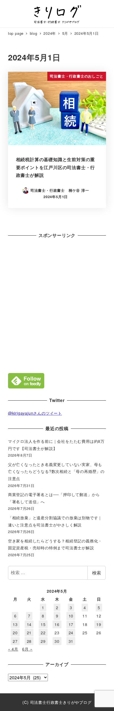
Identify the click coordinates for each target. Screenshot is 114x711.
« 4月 (13, 649)
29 (43, 641)
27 (15, 641)
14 (29, 624)
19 (98, 624)
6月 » (27, 649)
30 (57, 641)
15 (43, 624)
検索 (96, 572)
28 (29, 641)
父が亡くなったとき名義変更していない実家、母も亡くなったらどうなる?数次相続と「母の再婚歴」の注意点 (56, 471)
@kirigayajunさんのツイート (35, 413)
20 (15, 632)
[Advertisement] (57, 304)
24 (71, 632)
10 (71, 616)
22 (43, 632)
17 (71, 624)
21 (29, 632)
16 (57, 624)
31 (71, 641)
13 (15, 624)
